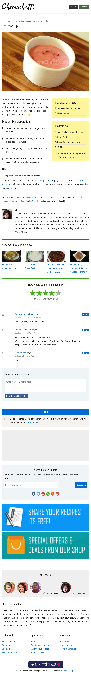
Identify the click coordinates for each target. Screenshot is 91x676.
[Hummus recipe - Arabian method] (11, 261)
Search (84, 7)
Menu (73, 7)
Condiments (13, 21)
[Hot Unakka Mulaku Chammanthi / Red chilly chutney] (56, 261)
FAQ (61, 652)
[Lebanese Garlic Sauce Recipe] (34, 261)
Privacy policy (65, 645)
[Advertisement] (45, 445)
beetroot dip (34, 201)
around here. (33, 422)
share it (11, 188)
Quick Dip (24, 201)
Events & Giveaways (40, 645)
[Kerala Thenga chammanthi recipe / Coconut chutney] (79, 261)
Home (4, 21)
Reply (85, 314)
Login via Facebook (17, 396)
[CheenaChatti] (18, 7)
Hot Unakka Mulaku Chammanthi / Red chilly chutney (56, 268)
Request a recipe (38, 652)
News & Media (65, 641)
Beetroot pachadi (42, 180)
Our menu (6, 645)
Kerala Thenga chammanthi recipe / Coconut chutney (79, 268)
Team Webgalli (69, 671)
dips (18, 201)
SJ (44, 197)
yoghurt (12, 201)
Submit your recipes (40, 649)
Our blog (6, 649)
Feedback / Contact (11, 652)
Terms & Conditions (68, 649)
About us (35, 641)
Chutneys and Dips (28, 21)
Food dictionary (9, 641)
